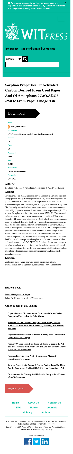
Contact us (48, 48)
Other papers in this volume (21, 305)
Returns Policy (26, 429)
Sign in (36, 48)
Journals (52, 407)
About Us (33, 402)
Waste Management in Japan (17, 294)
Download (16, 113)
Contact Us (54, 402)
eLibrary (27, 412)
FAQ (18, 407)
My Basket (12, 48)
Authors (46, 412)
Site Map (48, 429)
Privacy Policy (38, 429)
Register (26, 48)
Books (34, 407)
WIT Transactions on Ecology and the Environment (30, 134)
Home (15, 402)
